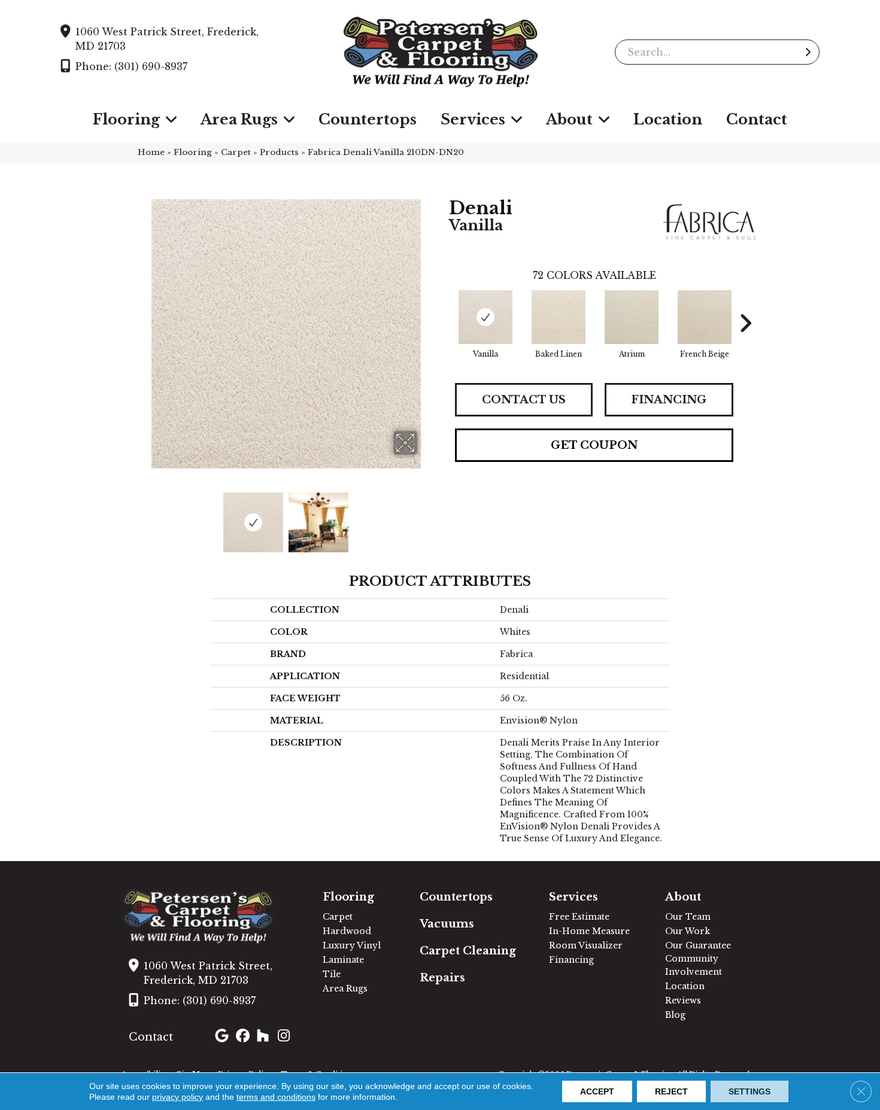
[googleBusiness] (223, 1037)
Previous (147, 516)
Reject (671, 1091)
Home (151, 152)
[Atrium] (631, 317)
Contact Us (524, 399)
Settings (749, 1091)
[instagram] (286, 1037)
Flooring (193, 152)
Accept (597, 1091)
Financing (668, 399)
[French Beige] (705, 317)
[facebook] (244, 1037)
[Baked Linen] (558, 317)
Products (279, 152)
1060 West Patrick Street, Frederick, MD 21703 (167, 39)
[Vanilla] (485, 317)
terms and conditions (275, 1097)
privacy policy (177, 1097)
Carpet (236, 152)
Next (425, 516)
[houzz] (265, 1037)
